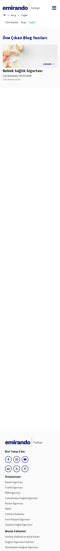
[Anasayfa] (4, 15)
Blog (13, 15)
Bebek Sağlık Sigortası (22, 70)
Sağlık (24, 15)
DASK (8, 508)
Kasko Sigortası (14, 482)
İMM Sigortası (12, 492)
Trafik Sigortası (14, 487)
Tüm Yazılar (11, 22)
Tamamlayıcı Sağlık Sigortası (21, 498)
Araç (23, 22)
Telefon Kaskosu (14, 514)
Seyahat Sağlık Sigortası (18, 524)
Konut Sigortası (14, 503)
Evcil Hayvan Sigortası (17, 519)
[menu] (54, 8)
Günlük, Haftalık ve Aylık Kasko (22, 536)
